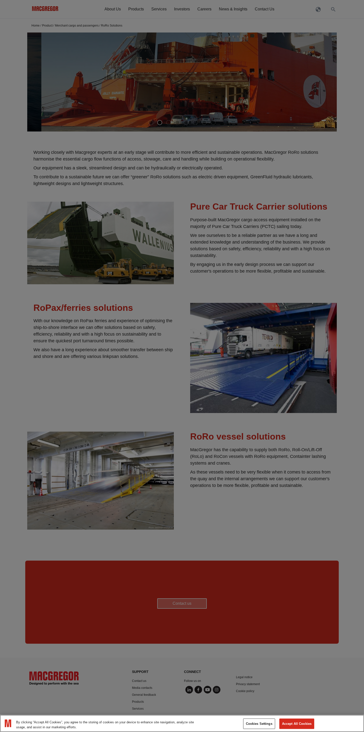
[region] (182, 723)
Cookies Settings (259, 724)
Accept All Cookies (297, 724)
